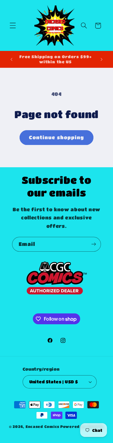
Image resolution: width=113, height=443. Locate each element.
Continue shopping (56, 137)
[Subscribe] (94, 244)
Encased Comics (42, 427)
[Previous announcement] (11, 59)
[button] (13, 26)
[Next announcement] (101, 59)
